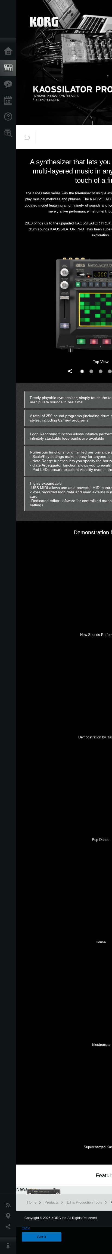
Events (9, 100)
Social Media (9, 1226)
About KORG (9, 1246)
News (9, 1205)
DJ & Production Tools (84, 1202)
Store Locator (9, 133)
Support (9, 117)
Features (9, 84)
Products (9, 68)
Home (9, 51)
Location (9, 1216)
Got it (41, 1237)
